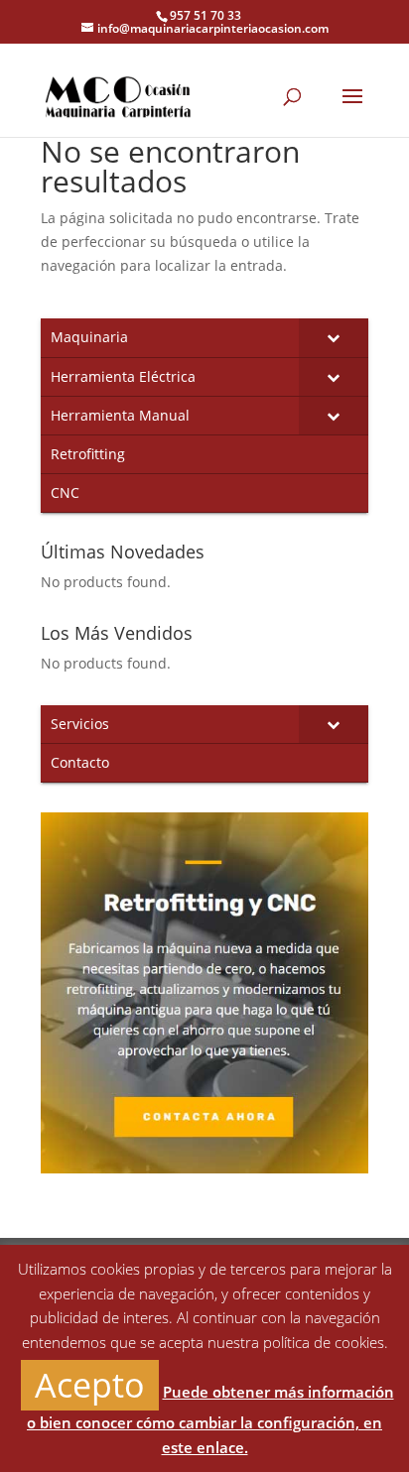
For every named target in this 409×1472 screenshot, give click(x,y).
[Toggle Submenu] (333, 337)
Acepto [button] (90, 1385)
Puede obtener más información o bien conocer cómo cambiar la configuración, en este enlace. (210, 1419)
